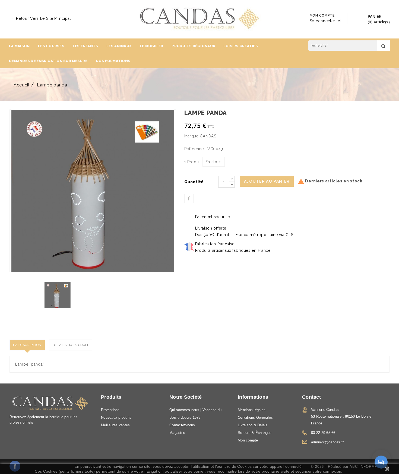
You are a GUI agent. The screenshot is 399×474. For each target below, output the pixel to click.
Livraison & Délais (253, 425)
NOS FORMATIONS (113, 61)
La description (27, 345)
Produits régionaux (193, 46)
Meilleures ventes (115, 425)
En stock (213, 162)
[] (383, 45)
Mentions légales (251, 410)
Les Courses (51, 46)
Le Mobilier (151, 46)
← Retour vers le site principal (41, 18)
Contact (311, 397)
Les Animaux (118, 46)
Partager (189, 198)
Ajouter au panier (267, 181)
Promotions (110, 410)
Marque (191, 136)
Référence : (195, 149)
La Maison (19, 46)
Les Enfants (85, 46)
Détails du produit (71, 345)
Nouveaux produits (116, 417)
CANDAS (208, 136)
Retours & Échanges (255, 433)
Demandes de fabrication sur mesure (48, 61)
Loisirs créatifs (240, 46)
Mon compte (248, 440)
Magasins (177, 433)
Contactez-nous (182, 425)
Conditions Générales (255, 417)
